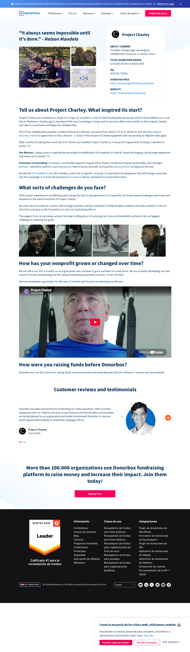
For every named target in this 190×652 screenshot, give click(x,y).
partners (24, 166)
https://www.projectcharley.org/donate (132, 83)
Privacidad (80, 551)
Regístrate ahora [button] (158, 13)
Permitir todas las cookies (115, 642)
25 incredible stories (42, 173)
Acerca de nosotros (85, 531)
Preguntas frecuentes (86, 543)
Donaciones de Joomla (152, 566)
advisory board (121, 166)
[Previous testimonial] (168, 418)
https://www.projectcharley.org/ (128, 93)
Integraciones (148, 521)
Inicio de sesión (129, 13)
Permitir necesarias (147, 642)
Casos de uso (112, 521)
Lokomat (77, 177)
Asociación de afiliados (87, 558)
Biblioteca (79, 562)
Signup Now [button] (95, 493)
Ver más (148, 635)
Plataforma (54, 13)
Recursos (88, 13)
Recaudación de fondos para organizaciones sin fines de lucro (117, 547)
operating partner (62, 166)
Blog (76, 535)
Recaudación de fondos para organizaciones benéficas (117, 566)
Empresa (106, 13)
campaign (98, 173)
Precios (72, 13)
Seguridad (79, 554)
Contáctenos (81, 528)
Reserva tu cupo (165, 3)
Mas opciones (170, 642)
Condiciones (81, 547)
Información (81, 521)
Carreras (78, 539)
